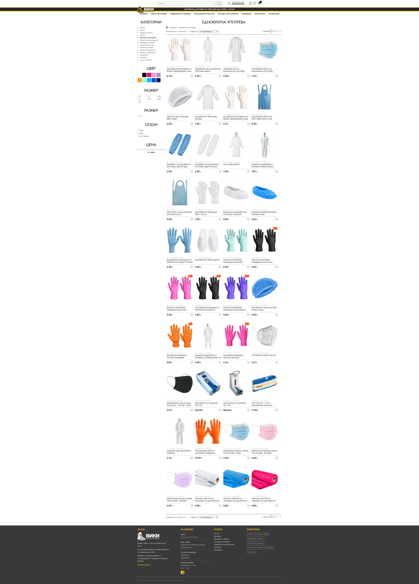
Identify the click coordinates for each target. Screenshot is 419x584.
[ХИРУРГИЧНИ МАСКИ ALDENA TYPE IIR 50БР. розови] (265, 431)
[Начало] (167, 28)
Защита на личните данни (224, 544)
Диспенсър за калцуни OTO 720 (234, 404)
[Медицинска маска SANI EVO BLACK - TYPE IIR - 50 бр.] (180, 383)
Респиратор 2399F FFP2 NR (264, 355)
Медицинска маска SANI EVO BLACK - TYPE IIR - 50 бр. (179, 404)
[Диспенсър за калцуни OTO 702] (208, 383)
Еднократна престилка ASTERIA (206, 117)
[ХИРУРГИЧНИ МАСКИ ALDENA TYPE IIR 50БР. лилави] (180, 479)
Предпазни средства (204, 14)
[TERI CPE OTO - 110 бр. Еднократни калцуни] (265, 383)
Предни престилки (146, 33)
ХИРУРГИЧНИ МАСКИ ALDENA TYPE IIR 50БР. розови (264, 452)
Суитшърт (143, 57)
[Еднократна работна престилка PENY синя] (265, 97)
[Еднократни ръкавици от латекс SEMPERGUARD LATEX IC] (180, 49)
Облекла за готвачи (146, 48)
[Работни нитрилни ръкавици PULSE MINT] (236, 240)
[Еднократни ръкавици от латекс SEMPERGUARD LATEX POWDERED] (236, 97)
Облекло (144, 14)
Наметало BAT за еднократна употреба (234, 70)
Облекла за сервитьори (148, 50)
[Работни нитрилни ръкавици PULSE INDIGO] (236, 288)
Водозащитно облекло (147, 43)
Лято (141, 133)
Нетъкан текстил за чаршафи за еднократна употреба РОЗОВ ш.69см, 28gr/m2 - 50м (264, 502)
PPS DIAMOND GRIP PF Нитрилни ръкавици (205, 452)
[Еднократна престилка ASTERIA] (208, 97)
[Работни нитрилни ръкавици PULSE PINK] (180, 288)
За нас (216, 533)
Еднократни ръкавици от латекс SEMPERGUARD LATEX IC (179, 71)
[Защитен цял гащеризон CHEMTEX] (180, 431)
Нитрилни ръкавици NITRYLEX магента (233, 356)
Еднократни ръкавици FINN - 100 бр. (206, 213)
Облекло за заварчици (147, 53)
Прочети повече (143, 565)
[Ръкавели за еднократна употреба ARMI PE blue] (180, 144)
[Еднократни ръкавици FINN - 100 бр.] (208, 192)
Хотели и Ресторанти (228, 14)
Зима (141, 130)
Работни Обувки (159, 14)
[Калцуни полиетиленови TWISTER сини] (265, 192)
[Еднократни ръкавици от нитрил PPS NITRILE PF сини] (180, 240)
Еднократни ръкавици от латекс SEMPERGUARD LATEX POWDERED (235, 119)
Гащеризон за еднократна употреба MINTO (208, 70)
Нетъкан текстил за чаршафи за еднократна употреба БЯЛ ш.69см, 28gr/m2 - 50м (207, 502)
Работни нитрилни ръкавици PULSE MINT (233, 261)
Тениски (143, 35)
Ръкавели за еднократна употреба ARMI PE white (207, 165)
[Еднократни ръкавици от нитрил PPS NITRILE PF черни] (208, 288)
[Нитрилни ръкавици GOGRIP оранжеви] (180, 335)
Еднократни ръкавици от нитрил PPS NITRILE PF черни (207, 310)
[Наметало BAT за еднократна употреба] (236, 49)
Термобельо (144, 55)
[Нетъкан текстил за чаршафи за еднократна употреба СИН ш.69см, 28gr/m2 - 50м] (236, 479)
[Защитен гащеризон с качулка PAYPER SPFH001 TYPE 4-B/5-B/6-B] (265, 144)
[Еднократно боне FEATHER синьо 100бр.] (265, 288)
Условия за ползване (222, 542)
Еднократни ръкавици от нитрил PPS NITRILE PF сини (179, 261)
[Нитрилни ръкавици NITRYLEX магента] (236, 335)
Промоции (274, 14)
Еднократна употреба (148, 38)
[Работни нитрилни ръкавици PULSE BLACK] (265, 240)
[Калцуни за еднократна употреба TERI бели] (236, 192)
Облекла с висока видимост (149, 40)
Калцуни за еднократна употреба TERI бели (235, 213)
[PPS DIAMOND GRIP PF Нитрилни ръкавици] (208, 431)
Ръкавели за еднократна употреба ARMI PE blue (179, 165)
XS (140, 96)
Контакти (217, 547)
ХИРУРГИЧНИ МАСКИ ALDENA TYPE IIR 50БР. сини (236, 452)
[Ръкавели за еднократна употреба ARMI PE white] (208, 144)
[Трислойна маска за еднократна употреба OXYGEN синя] (265, 49)
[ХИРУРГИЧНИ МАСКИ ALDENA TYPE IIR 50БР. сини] (236, 431)
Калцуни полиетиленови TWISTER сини (264, 213)
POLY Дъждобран (231, 164)
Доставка (217, 536)
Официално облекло (180, 14)
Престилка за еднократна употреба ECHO (179, 213)
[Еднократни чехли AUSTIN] (208, 240)
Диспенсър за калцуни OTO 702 (206, 404)
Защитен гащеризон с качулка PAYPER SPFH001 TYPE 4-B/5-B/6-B (263, 166)
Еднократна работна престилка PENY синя (262, 117)
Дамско (142, 28)
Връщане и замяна (221, 539)
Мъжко (142, 30)
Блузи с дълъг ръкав (147, 45)
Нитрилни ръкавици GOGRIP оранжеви (177, 356)
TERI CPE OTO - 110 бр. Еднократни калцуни (262, 404)
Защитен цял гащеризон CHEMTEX (179, 452)
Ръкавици (246, 14)
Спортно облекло (146, 60)
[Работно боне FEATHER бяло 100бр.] (180, 97)
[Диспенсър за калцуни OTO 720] (236, 383)
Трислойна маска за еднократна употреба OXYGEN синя (262, 71)
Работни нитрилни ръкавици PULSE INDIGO (234, 308)
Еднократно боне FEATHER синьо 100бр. (264, 308)
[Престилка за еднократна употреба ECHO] (180, 192)
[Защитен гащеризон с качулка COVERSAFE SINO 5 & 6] (208, 335)
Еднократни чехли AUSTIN (207, 260)
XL (150, 99)
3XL (159, 99)
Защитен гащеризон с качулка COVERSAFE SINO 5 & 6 (208, 357)
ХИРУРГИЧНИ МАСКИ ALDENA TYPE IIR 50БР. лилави (179, 499)
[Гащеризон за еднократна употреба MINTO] (208, 49)
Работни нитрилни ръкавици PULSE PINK (176, 308)
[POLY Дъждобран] (236, 144)
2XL (159, 96)
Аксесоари (259, 14)
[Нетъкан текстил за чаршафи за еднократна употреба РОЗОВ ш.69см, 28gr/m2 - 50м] (265, 479)
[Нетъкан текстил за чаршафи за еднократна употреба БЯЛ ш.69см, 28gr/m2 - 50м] (208, 479)
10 (140, 116)
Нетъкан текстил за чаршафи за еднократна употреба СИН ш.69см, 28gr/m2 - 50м (235, 502)
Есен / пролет (144, 136)
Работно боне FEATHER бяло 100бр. (177, 117)
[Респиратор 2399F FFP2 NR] (265, 335)
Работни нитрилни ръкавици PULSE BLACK (262, 261)
